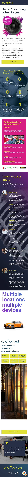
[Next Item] (24, 377)
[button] (12, 62)
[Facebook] (9, 433)
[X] (13, 433)
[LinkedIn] (15, 433)
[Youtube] (18, 433)
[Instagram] (11, 433)
